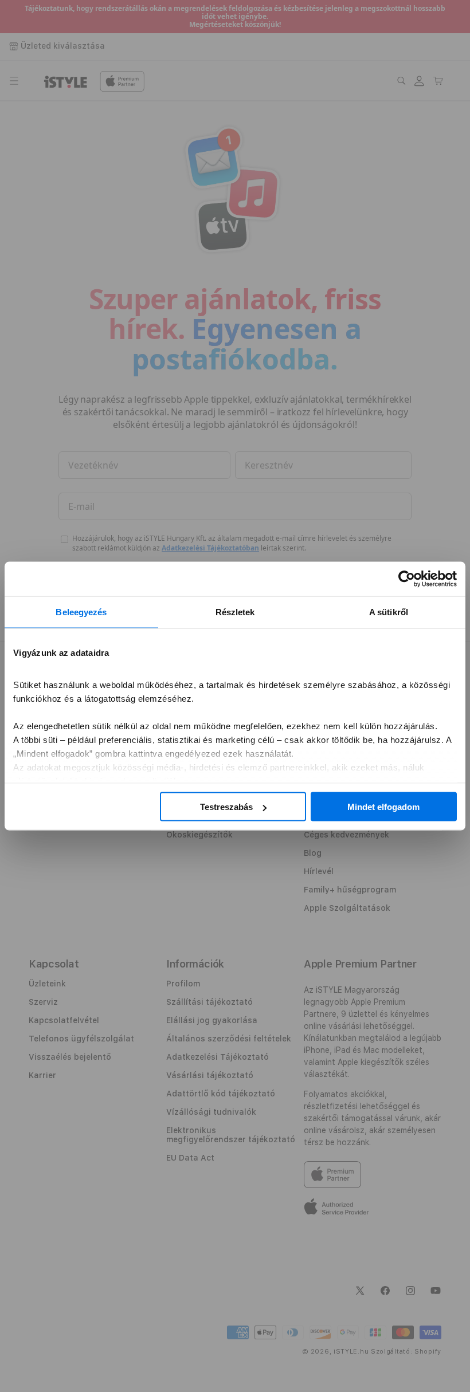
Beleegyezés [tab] (81, 612)
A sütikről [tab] (388, 612)
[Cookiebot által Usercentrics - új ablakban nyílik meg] (407, 579)
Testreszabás (226, 807)
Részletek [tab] (235, 612)
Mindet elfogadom (383, 807)
